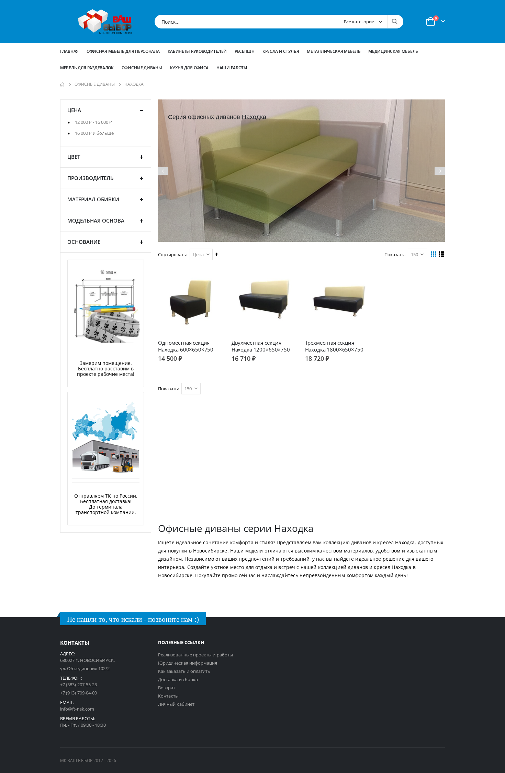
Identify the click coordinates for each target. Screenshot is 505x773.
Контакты (168, 696)
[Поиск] (395, 21)
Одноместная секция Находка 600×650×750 (185, 346)
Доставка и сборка (178, 679)
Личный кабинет (176, 704)
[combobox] (279, 21)
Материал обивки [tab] (93, 199)
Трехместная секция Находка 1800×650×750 (334, 346)
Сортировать (172, 254)
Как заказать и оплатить (184, 671)
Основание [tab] (83, 241)
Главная (69, 51)
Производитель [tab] (90, 178)
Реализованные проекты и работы (195, 655)
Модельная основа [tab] (95, 220)
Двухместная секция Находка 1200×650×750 (261, 346)
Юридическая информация (187, 663)
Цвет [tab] (73, 156)
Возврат (166, 688)
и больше (94, 133)
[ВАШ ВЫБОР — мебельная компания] (104, 21)
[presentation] (163, 171)
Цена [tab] (74, 110)
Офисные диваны (95, 84)
